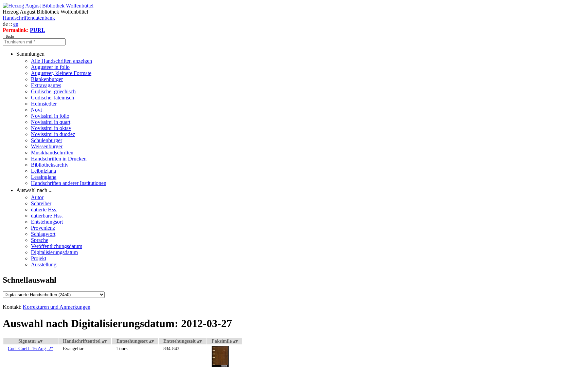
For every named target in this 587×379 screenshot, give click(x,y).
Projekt (38, 258)
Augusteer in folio (50, 67)
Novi (36, 110)
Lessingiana (43, 177)
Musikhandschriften (52, 152)
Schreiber (41, 203)
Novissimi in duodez (53, 134)
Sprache (39, 240)
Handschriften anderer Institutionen (68, 183)
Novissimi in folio (50, 116)
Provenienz (43, 228)
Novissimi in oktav (51, 128)
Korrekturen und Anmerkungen (56, 307)
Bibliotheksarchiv (50, 165)
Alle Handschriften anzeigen (61, 61)
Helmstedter (44, 104)
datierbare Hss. (47, 216)
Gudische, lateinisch (52, 97)
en (15, 24)
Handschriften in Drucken (59, 159)
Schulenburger (46, 140)
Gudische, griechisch (53, 91)
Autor (37, 197)
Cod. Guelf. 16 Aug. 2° (30, 348)
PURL (37, 30)
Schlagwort (43, 234)
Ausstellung (43, 264)
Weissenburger (47, 146)
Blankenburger (47, 79)
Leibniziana (43, 171)
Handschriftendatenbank (29, 18)
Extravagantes (46, 85)
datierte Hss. (44, 209)
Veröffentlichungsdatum (56, 246)
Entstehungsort (47, 222)
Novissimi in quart (50, 122)
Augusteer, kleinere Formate (61, 73)
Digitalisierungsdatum (54, 252)
